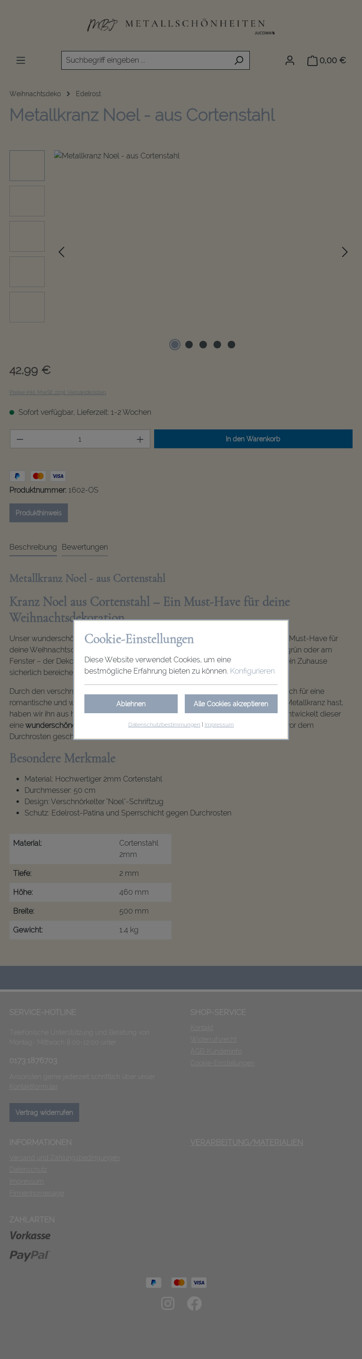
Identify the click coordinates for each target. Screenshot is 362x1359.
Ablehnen (131, 704)
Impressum (219, 724)
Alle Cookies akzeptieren (231, 704)
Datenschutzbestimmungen (164, 724)
